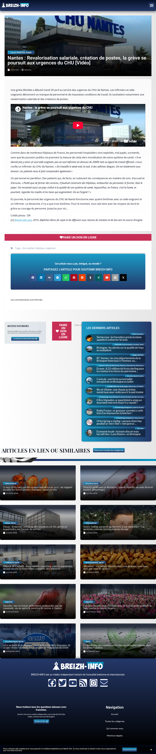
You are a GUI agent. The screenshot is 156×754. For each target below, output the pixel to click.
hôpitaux (40, 248)
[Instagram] (93, 683)
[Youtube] (73, 683)
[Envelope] (104, 683)
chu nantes (28, 248)
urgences (50, 248)
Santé (28, 52)
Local (13, 52)
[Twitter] (62, 683)
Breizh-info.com (23, 220)
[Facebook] (52, 683)
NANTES (21, 52)
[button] (152, 5)
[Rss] (83, 683)
